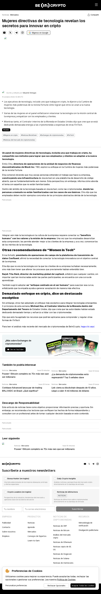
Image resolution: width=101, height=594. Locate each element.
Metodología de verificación (85, 524)
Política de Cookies (66, 579)
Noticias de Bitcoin (61, 530)
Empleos (5, 536)
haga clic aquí (87, 326)
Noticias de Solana (61, 558)
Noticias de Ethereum (62, 542)
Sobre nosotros (9, 531)
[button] (26, 481)
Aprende (31, 527)
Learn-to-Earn (34, 540)
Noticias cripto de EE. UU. (62, 548)
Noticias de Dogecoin (62, 554)
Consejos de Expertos (37, 536)
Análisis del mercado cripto (62, 536)
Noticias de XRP (60, 526)
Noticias (5, 15)
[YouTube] (4, 32)
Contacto (6, 527)
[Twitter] (10, 32)
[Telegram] (16, 32)
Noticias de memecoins (63, 563)
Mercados (14, 15)
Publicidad (6, 522)
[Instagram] (22, 32)
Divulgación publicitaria (88, 530)
